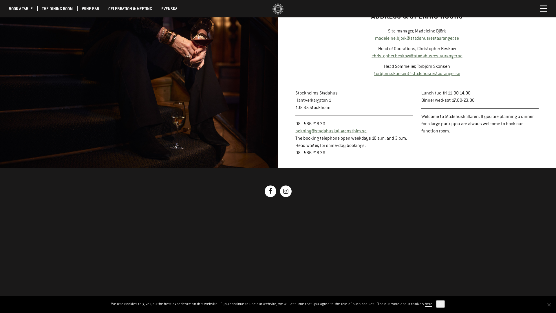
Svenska (169, 8)
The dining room (57, 8)
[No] (549, 304)
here (428, 304)
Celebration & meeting (130, 8)
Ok (440, 304)
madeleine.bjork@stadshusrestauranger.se (417, 38)
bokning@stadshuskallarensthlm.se (331, 131)
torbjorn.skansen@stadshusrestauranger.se (417, 74)
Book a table (21, 8)
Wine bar (90, 8)
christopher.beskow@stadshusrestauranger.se (417, 56)
